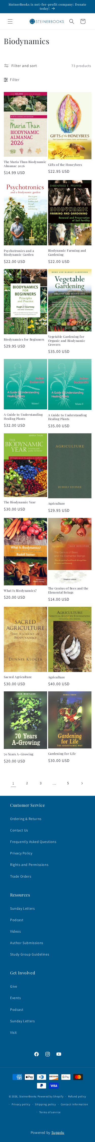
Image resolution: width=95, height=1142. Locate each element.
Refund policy (77, 1096)
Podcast (16, 920)
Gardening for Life (62, 754)
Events (15, 998)
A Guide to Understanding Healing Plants (23, 417)
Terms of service (50, 1112)
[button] (10, 21)
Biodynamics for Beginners (24, 339)
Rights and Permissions (29, 864)
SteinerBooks (28, 1096)
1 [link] (13, 783)
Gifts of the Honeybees (65, 165)
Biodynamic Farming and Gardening (67, 253)
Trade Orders (20, 876)
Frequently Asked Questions (33, 841)
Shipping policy (45, 1104)
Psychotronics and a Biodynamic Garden (19, 253)
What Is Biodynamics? (20, 591)
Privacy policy (21, 1104)
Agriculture (56, 503)
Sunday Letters (22, 908)
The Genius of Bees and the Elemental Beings (68, 590)
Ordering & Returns (26, 818)
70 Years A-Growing (18, 754)
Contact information (74, 1104)
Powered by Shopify (50, 1096)
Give (13, 986)
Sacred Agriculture (18, 677)
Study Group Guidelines (29, 954)
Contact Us (19, 830)
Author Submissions (26, 943)
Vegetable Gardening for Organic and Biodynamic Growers (66, 340)
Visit (13, 1032)
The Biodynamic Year (19, 502)
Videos (15, 931)
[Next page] (81, 783)
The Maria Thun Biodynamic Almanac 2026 (25, 164)
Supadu (58, 1132)
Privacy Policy (21, 853)
